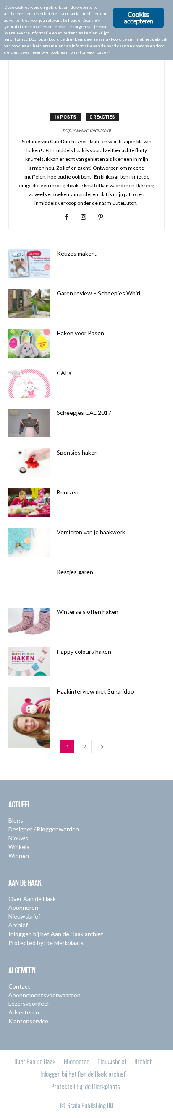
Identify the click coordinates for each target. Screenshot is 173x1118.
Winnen (18, 855)
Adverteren (23, 1012)
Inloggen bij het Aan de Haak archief (55, 933)
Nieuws (18, 837)
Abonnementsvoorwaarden (44, 995)
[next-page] (102, 746)
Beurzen (68, 492)
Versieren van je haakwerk (91, 532)
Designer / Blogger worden (43, 829)
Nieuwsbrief (24, 916)
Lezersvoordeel (28, 1003)
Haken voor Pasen (80, 332)
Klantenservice (28, 1021)
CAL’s (64, 372)
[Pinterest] (104, 217)
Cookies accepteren (138, 17)
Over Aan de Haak (32, 898)
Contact (19, 986)
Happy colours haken (84, 651)
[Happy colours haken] (29, 661)
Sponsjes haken (77, 452)
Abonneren (23, 907)
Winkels (18, 846)
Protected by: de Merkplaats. (46, 942)
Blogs (15, 820)
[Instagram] (87, 217)
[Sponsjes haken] (29, 462)
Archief (18, 925)
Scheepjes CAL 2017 (84, 412)
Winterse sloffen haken (87, 611)
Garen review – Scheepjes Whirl (98, 293)
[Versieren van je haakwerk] (29, 542)
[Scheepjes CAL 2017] (29, 423)
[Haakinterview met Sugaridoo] (29, 717)
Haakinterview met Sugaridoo (95, 691)
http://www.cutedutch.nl (87, 130)
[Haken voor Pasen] (29, 343)
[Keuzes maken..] (29, 263)
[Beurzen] (29, 502)
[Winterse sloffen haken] (29, 622)
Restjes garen (75, 571)
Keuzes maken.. (77, 253)
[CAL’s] (29, 383)
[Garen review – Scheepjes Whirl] (29, 303)
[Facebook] (69, 217)
